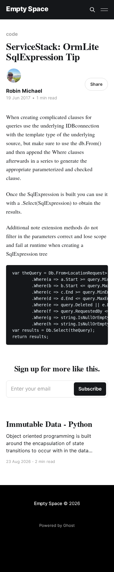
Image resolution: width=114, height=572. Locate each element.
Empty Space (27, 9)
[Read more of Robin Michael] (14, 75)
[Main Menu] (104, 9)
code (12, 34)
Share (96, 84)
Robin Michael (24, 91)
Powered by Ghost (57, 525)
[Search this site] (92, 10)
